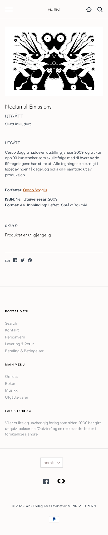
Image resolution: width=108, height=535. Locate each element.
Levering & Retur (19, 343)
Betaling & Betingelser (24, 350)
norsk (48, 462)
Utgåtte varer (16, 397)
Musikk (11, 390)
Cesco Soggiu (35, 190)
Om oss (11, 376)
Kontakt (12, 330)
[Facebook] (46, 482)
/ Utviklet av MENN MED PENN (72, 506)
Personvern (15, 337)
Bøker (10, 383)
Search (11, 323)
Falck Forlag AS (36, 506)
